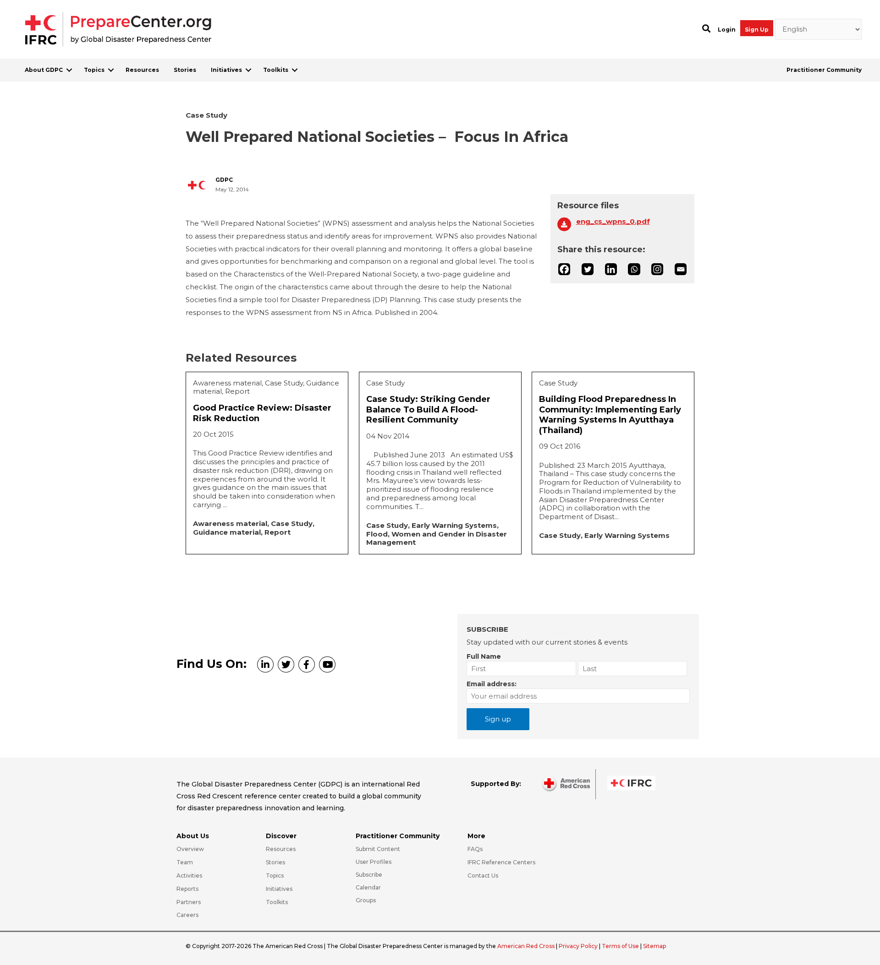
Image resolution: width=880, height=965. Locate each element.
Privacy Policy (579, 946)
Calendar (368, 887)
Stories (185, 69)
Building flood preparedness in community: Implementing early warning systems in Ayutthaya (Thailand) (610, 414)
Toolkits (275, 69)
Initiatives (226, 69)
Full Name (484, 656)
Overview (190, 849)
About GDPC (44, 69)
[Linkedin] (611, 269)
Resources (142, 69)
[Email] (681, 269)
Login (727, 29)
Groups (366, 900)
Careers (187, 914)
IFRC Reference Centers (501, 862)
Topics (94, 69)
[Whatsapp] (634, 269)
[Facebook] (564, 269)
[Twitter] (588, 269)
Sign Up (757, 29)
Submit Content (378, 849)
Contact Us (483, 875)
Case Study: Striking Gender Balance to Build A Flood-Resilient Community (428, 409)
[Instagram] (657, 269)
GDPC (224, 180)
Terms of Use (620, 946)
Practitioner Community (824, 69)
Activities (189, 875)
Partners (188, 902)
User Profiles (373, 861)
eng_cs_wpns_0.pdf (613, 221)
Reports (187, 888)
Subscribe (369, 874)
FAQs (475, 849)
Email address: (492, 684)
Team (184, 862)
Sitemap (654, 946)
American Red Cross (526, 946)
